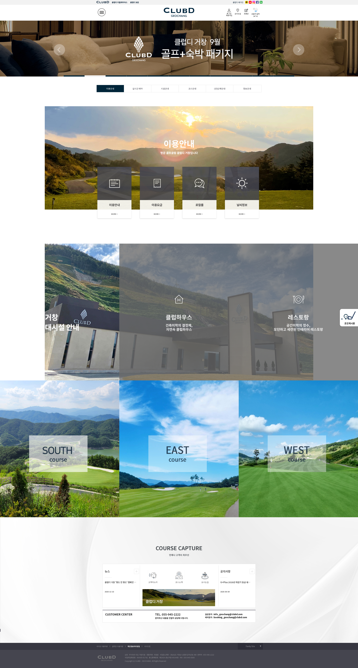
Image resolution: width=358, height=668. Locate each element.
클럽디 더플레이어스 (119, 2)
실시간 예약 (137, 88)
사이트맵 (147, 646)
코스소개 (179, 582)
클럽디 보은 (134, 2)
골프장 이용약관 (117, 646)
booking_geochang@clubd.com (230, 617)
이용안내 (110, 88)
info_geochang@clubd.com (228, 614)
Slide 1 (74, 76)
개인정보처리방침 (134, 646)
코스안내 (192, 88)
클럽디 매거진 (238, 2)
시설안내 (165, 88)
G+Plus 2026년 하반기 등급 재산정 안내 (236, 582)
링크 (111, 192)
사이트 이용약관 (102, 646)
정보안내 (247, 88)
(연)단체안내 (219, 88)
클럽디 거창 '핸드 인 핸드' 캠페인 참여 (120, 582)
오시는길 (205, 582)
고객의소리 (152, 582)
